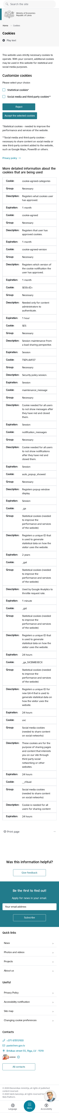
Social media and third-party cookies (29, 96)
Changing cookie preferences (20, 1020)
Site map (8, 1011)
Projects (8, 961)
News (7, 943)
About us (9, 970)
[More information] (18, 1057)
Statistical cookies (18, 90)
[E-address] (9, 1057)
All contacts (19, 1066)
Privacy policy (9, 158)
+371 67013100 (15, 1040)
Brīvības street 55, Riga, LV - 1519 (25, 1050)
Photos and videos (14, 952)
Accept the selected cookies (20, 115)
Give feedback (29, 872)
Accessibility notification (17, 1001)
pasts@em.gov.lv (16, 1045)
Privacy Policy (11, 992)
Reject (19, 106)
